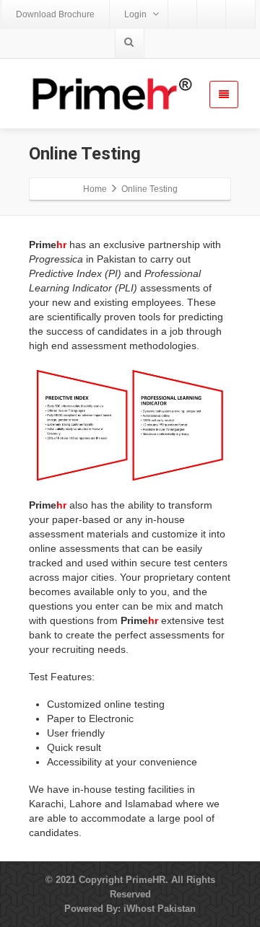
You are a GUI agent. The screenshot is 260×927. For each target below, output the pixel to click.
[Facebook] (182, 14)
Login (135, 14)
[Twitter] (211, 14)
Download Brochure (55, 14)
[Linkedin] (240, 14)
